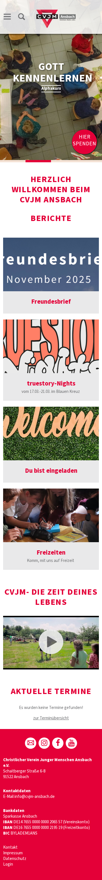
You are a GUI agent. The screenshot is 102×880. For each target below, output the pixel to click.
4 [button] (89, 161)
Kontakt (10, 847)
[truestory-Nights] (51, 346)
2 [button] (38, 161)
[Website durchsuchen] (21, 18)
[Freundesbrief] (51, 264)
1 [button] (13, 161)
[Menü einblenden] (7, 18)
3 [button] (63, 161)
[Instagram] (44, 743)
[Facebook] (57, 743)
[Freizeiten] (51, 515)
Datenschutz (14, 859)
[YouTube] (71, 743)
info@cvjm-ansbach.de (34, 797)
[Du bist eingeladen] (51, 433)
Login (8, 864)
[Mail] (30, 743)
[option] (51, 80)
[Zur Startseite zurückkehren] (57, 10)
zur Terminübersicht (51, 718)
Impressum (13, 853)
